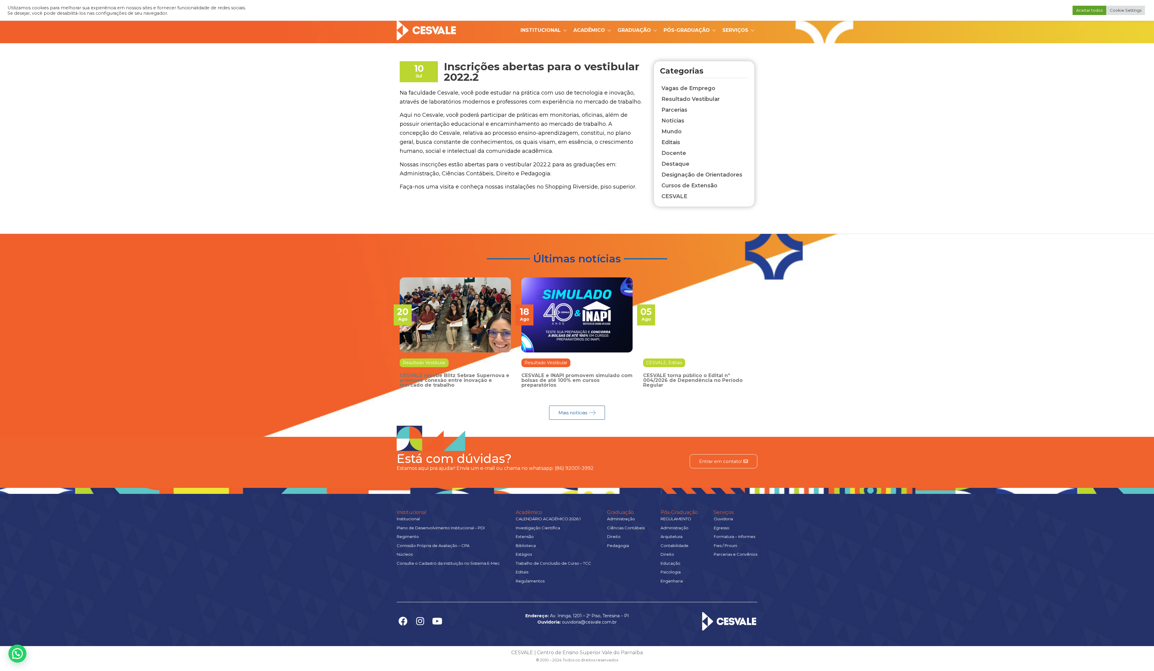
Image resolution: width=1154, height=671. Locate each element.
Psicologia (671, 572)
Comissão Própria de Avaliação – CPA (433, 545)
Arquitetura (671, 536)
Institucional (541, 30)
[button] (17, 654)
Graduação (634, 30)
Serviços (735, 30)
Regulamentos (530, 581)
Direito (614, 536)
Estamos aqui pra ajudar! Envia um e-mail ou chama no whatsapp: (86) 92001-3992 (495, 468)
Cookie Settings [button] (1125, 10)
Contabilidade (674, 545)
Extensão (525, 536)
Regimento (408, 536)
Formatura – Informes (734, 536)
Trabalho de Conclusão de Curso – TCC (553, 563)
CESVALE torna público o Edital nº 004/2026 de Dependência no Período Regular (693, 380)
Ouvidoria (723, 518)
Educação (670, 563)
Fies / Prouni (725, 545)
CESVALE (656, 362)
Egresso (721, 527)
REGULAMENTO (676, 518)
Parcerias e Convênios (735, 554)
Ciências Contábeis (626, 527)
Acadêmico (589, 30)
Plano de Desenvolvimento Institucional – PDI (441, 527)
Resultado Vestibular (424, 362)
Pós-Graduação (687, 30)
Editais (675, 362)
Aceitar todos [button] (1089, 10)
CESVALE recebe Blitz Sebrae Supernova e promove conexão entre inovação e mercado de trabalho (454, 380)
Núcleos (405, 554)
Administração (621, 518)
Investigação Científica (538, 527)
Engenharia (672, 581)
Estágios (524, 554)
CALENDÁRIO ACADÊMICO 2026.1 (548, 518)
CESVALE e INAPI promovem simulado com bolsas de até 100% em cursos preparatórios (577, 380)
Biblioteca (526, 545)
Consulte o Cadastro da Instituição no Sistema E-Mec (448, 563)
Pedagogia (618, 545)
